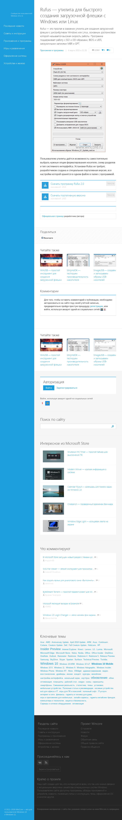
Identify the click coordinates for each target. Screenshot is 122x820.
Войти (49, 388)
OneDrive (109, 653)
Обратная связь (89, 739)
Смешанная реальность (64, 685)
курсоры (86, 674)
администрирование (92, 671)
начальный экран (72, 678)
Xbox (70, 671)
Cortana (43, 645)
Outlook (52, 656)
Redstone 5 (94, 656)
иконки (70, 674)
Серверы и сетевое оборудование (55, 704)
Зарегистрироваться (66, 388)
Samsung (44, 659)
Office (87, 653)
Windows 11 (59, 667)
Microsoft (108, 649)
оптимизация (46, 682)
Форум (84, 736)
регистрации (96, 306)
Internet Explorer (69, 649)
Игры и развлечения (14, 48)
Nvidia (80, 653)
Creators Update (55, 645)
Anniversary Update (60, 642)
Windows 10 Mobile (102, 664)
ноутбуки (85, 678)
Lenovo (88, 649)
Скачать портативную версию (68, 195)
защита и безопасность (75, 701)
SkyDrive (54, 659)
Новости (85, 732)
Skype (62, 659)
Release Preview (107, 656)
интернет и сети (47, 694)
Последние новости (14, 26)
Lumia (99, 649)
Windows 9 (70, 667)
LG (94, 649)
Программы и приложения (52, 736)
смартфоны (46, 685)
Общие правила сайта (92, 743)
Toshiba (103, 659)
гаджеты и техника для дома (79, 694)
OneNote (44, 656)
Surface (78, 659)
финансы (60, 694)
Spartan (69, 659)
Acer (42, 642)
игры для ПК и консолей (70, 691)
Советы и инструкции (15, 33)
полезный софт (90, 691)
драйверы (60, 674)
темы (90, 685)
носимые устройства (104, 688)
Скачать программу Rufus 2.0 (67, 183)
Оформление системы (15, 55)
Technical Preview (91, 659)
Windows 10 (49, 663)
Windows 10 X (46, 667)
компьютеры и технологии (52, 701)
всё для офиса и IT (49, 691)
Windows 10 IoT (83, 664)
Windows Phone (47, 671)
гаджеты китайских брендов (102, 697)
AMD (48, 642)
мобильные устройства (50, 688)
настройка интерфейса (51, 678)
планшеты (58, 682)
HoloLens (92, 645)
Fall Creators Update (77, 645)
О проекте (86, 728)
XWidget (78, 671)
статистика (81, 685)
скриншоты (98, 682)
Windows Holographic (86, 667)
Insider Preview (50, 649)
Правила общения (90, 746)
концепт (77, 674)
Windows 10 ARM (67, 664)
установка (98, 685)
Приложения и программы (17, 40)
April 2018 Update (77, 642)
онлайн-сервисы (81, 697)
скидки (81, 682)
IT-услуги (102, 691)
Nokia (74, 653)
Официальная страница (53, 216)
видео (105, 671)
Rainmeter (62, 656)
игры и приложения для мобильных (56, 697)
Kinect (80, 649)
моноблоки (96, 674)
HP (98, 645)
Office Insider (97, 653)
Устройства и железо (14, 63)
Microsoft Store (63, 653)
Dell (65, 645)
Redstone (72, 656)
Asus (95, 642)
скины (88, 682)
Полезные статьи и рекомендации (78, 688)
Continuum (103, 642)
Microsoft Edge (47, 653)
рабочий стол (71, 682)
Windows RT (61, 671)
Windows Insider (104, 667)
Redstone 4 (82, 656)
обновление (99, 677)
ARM (89, 642)
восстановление (47, 674)
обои (111, 678)
